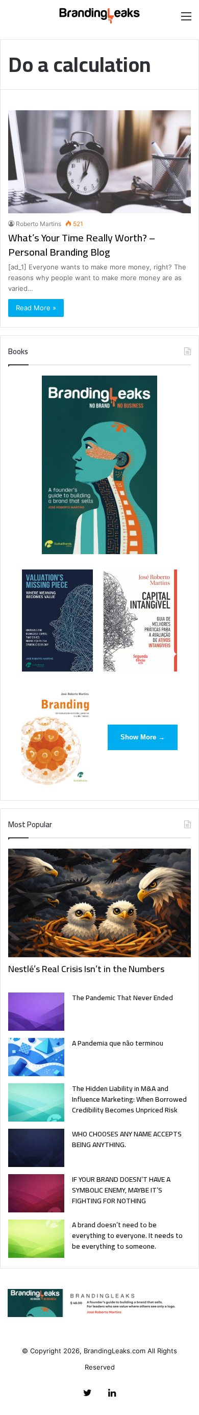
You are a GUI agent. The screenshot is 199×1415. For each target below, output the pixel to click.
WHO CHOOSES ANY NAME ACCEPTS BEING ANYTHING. (127, 1139)
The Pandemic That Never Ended (122, 997)
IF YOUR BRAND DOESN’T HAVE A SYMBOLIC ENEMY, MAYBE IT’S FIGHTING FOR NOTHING (121, 1190)
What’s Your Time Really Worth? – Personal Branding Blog (81, 244)
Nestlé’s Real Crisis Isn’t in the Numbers (86, 968)
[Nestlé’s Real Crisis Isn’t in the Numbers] (99, 903)
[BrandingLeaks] (99, 15)
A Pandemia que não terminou (117, 1043)
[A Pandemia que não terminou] (36, 1057)
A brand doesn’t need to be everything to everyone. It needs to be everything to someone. (127, 1235)
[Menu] (186, 19)
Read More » (36, 308)
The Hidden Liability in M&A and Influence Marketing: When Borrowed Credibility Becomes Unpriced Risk (129, 1099)
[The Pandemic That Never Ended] (36, 1011)
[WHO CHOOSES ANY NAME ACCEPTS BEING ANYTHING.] (36, 1148)
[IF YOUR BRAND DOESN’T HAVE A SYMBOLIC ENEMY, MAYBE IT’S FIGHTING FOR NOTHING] (36, 1193)
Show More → (142, 737)
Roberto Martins (38, 224)
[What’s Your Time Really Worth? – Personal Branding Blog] (99, 161)
